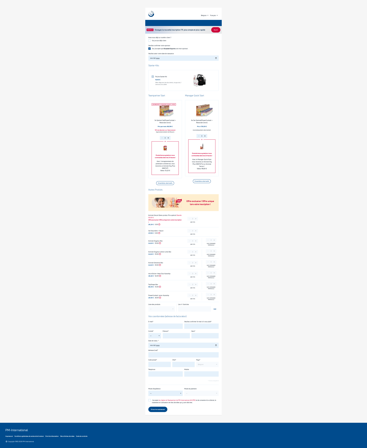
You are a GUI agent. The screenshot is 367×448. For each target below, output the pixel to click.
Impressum (9, 436)
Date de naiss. (153, 340)
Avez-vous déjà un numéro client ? (159, 37)
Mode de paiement (190, 388)
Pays (198, 360)
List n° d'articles (183, 304)
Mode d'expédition (154, 388)
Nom (193, 331)
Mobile (186, 369)
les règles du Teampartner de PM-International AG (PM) (177, 400)
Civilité (150, 331)
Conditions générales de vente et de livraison (29, 436)
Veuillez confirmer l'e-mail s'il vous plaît (197, 321)
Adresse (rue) (152, 350)
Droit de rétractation (52, 436)
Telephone (151, 369)
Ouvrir (216, 30)
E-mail (150, 321)
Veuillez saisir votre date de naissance (161, 53)
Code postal (152, 360)
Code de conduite (81, 436)
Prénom (165, 331)
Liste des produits (154, 304)
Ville (173, 360)
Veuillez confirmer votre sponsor (159, 45)
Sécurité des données (67, 436)
